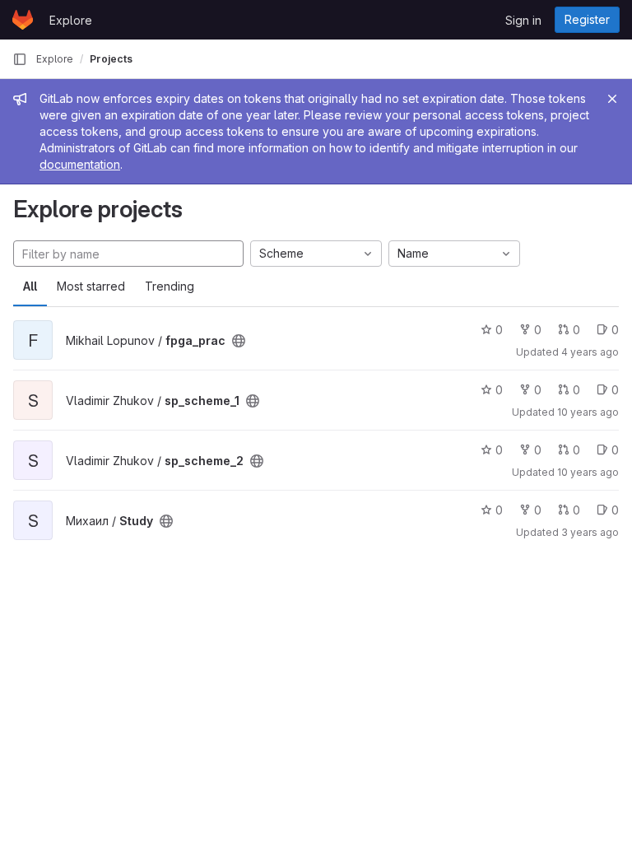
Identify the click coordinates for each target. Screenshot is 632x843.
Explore (70, 20)
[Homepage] (22, 20)
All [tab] (30, 286)
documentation (80, 164)
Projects (111, 59)
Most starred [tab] (91, 286)
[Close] (612, 99)
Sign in (523, 20)
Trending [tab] (169, 286)
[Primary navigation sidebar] (20, 59)
